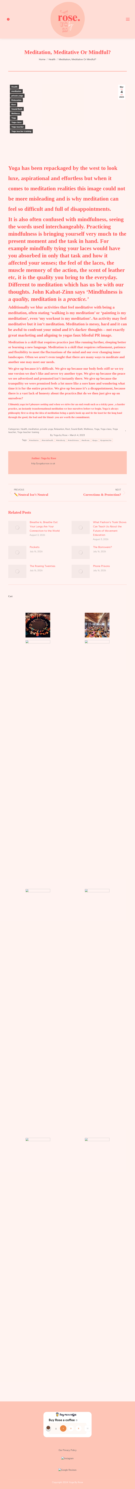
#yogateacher (106, 440)
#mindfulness (73, 440)
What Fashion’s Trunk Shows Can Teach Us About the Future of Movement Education (109, 528)
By (59, 435)
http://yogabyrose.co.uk (43, 463)
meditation (16, 91)
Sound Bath (16, 109)
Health (14, 87)
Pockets (35, 547)
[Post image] (17, 527)
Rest (13, 104)
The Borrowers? (102, 547)
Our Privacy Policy (68, 1450)
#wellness (86, 440)
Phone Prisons (101, 566)
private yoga (17, 96)
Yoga (13, 118)
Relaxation (16, 100)
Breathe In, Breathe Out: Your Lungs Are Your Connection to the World (45, 526)
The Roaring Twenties (42, 566)
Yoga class (16, 122)
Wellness (15, 113)
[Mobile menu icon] (127, 19)
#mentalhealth (47, 440)
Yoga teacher (17, 127)
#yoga (95, 440)
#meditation (34, 440)
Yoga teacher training (21, 131)
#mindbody (60, 440)
